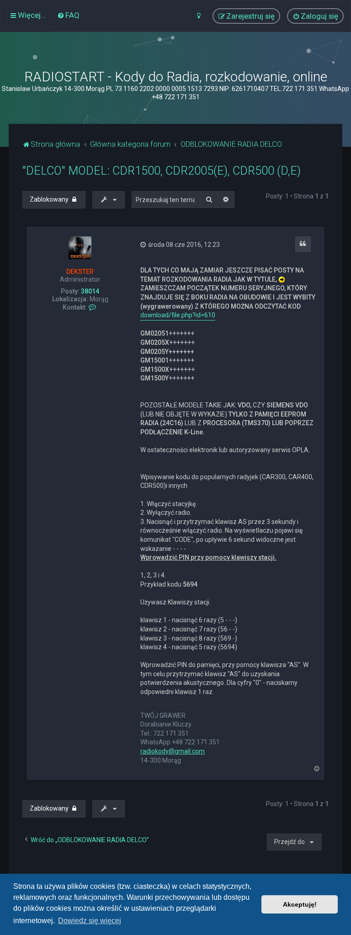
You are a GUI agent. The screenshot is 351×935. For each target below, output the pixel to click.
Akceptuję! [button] (300, 904)
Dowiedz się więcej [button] (89, 920)
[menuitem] (68, 15)
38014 (90, 291)
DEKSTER (80, 271)
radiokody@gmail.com (172, 751)
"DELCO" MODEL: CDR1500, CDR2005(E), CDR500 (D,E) (161, 170)
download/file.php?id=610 (177, 315)
